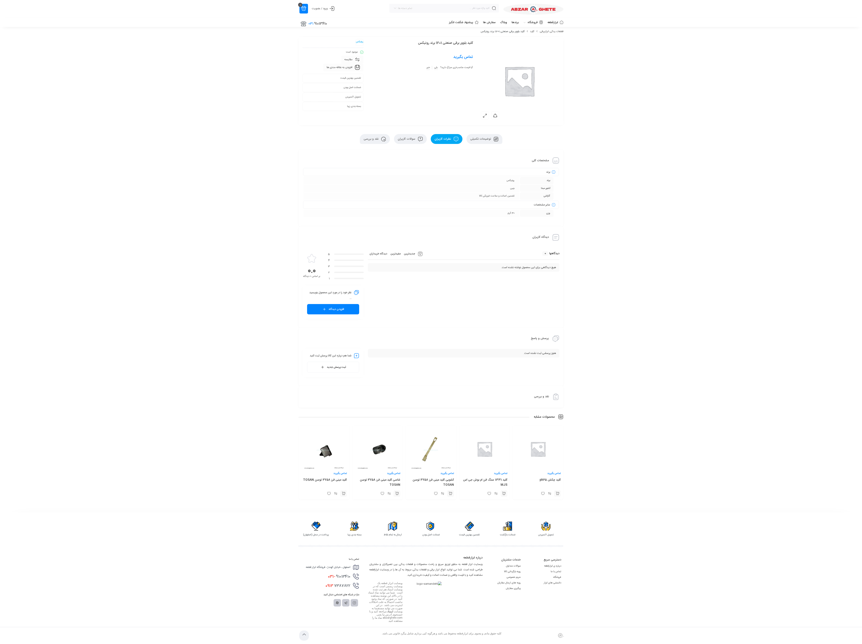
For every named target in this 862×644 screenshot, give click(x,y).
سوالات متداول (513, 566)
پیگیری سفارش (513, 589)
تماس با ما (556, 572)
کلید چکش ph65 (550, 479)
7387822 (337, 586)
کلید (532, 31)
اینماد (390, 611)
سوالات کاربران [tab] (407, 139)
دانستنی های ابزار (552, 583)
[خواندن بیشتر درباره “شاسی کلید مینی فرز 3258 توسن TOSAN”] (397, 493)
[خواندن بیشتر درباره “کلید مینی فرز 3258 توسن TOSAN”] (343, 493)
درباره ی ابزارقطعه (552, 566)
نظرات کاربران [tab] (443, 139)
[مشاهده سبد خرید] (303, 9)
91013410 (339, 576)
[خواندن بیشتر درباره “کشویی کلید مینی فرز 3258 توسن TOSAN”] (450, 493)
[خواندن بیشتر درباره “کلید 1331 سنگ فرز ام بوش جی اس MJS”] (504, 493)
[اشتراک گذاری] (495, 115)
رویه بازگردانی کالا (512, 572)
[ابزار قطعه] (533, 9)
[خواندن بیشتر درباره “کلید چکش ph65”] (557, 493)
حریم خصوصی (514, 577)
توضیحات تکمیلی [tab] (481, 139)
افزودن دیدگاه (336, 309)
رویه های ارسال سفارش (509, 583)
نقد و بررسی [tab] (371, 139)
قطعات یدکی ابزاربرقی (551, 31)
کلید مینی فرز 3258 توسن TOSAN (325, 479)
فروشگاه (557, 577)
